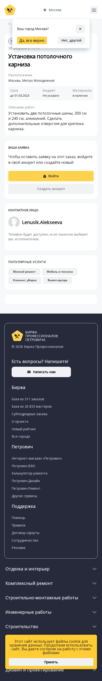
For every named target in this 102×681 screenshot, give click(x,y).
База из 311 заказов (28, 399)
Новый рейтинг (24, 429)
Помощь (18, 517)
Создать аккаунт (51, 188)
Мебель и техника (60, 272)
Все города (21, 436)
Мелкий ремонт (24, 272)
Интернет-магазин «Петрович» (37, 458)
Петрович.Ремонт (26, 488)
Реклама (18, 547)
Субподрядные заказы (29, 414)
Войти (53, 176)
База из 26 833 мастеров (32, 406)
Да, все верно (32, 40)
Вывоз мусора (57, 280)
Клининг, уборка (25, 280)
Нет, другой (71, 40)
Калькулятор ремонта (29, 473)
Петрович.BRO (23, 466)
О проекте (20, 421)
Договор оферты (25, 532)
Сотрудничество (25, 540)
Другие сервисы (24, 496)
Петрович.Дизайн (26, 480)
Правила (18, 525)
